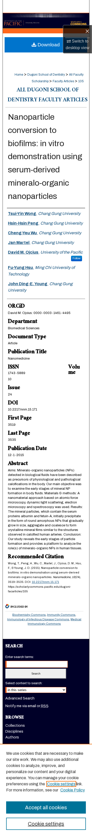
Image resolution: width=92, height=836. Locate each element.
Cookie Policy (72, 790)
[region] (46, 790)
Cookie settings (61, 784)
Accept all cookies (46, 807)
